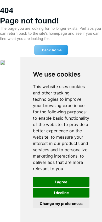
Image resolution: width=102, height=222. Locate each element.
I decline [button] (61, 192)
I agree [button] (61, 182)
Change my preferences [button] (61, 203)
